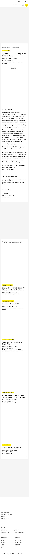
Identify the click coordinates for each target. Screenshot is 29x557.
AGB (16, 538)
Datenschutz (17, 544)
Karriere (2, 547)
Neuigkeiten (3, 529)
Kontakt (2, 546)
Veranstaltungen (9, 45)
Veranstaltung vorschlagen (19, 532)
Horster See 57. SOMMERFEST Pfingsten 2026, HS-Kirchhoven (13, 289)
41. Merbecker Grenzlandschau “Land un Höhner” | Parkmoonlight (14, 396)
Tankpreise (17, 530)
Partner (2, 544)
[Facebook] (1, 522)
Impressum (17, 546)
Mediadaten (3, 542)
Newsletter (17, 529)
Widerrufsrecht (18, 540)
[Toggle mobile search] (23, 5)
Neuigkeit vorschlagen (5, 532)
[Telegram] (6, 522)
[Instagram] (4, 522)
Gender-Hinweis (18, 542)
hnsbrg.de (3, 538)
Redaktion (3, 540)
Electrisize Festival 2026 (10, 304)
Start (3, 45)
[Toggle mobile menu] (26, 5)
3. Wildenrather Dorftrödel (11, 447)
